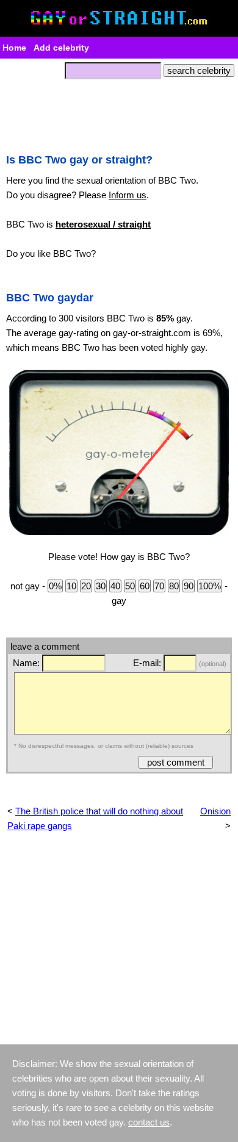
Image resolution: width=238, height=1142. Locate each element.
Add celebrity (61, 47)
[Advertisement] (119, 112)
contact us (149, 1122)
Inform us (127, 195)
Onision (215, 811)
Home (14, 47)
